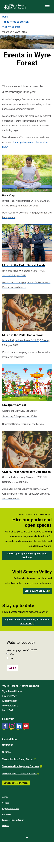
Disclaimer (6, 814)
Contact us (7, 745)
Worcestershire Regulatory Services (20, 766)
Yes (12, 654)
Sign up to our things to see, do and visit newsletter (27, 621)
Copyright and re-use (10, 809)
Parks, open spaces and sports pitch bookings (27, 555)
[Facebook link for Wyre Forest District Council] (5, 726)
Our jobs (6, 752)
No (11, 658)
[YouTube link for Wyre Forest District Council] (26, 726)
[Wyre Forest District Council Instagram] (12, 726)
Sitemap (5, 826)
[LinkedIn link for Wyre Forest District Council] (19, 726)
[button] (27, 837)
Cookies (5, 803)
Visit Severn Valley (35, 590)
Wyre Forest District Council (14, 6)
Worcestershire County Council (17, 759)
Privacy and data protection (13, 820)
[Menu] (47, 6)
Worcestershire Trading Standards (19, 773)
